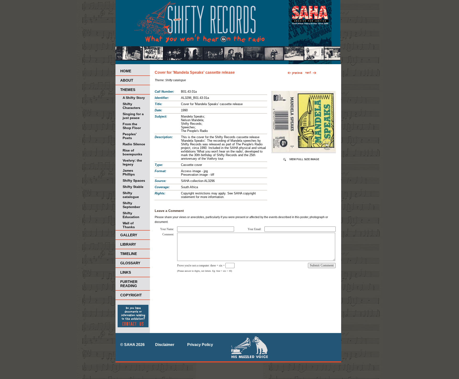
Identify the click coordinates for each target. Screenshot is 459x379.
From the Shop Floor (132, 126)
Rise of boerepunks (132, 152)
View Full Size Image (304, 159)
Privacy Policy (200, 345)
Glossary (130, 263)
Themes (127, 90)
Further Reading (128, 284)
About (126, 80)
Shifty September (131, 205)
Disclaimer (164, 345)
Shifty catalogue (131, 195)
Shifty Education (131, 215)
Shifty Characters (131, 106)
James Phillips (129, 172)
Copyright (131, 295)
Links (125, 272)
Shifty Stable (133, 187)
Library (128, 244)
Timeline (128, 254)
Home (125, 71)
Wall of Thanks (129, 225)
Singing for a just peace (133, 116)
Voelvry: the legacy (132, 162)
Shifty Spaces (134, 180)
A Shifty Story (134, 98)
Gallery (128, 235)
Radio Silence (134, 144)
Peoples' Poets (130, 136)
